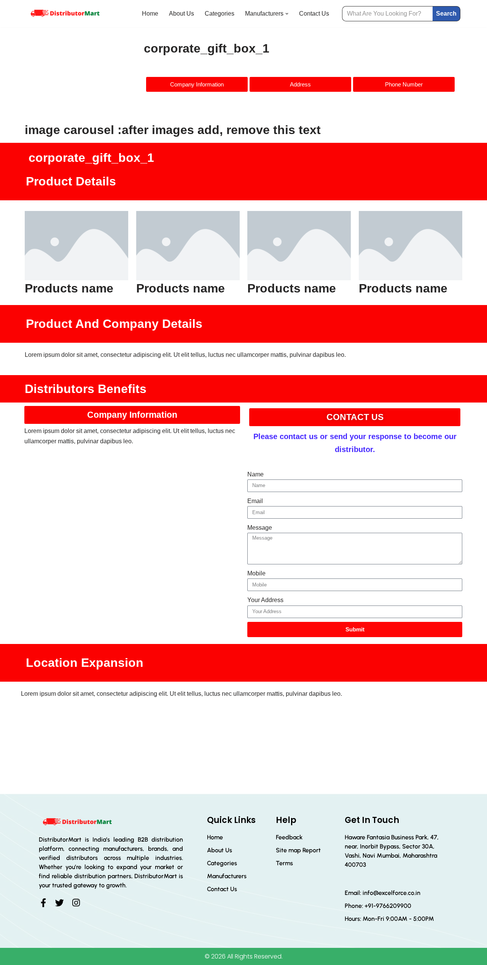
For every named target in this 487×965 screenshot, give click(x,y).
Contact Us (314, 13)
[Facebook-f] (43, 902)
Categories (219, 13)
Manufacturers (227, 876)
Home (150, 13)
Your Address (265, 600)
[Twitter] (59, 902)
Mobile (256, 573)
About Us (181, 13)
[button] (286, 13)
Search (446, 13)
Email (255, 501)
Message (259, 527)
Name (255, 474)
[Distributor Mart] (65, 13)
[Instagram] (76, 902)
